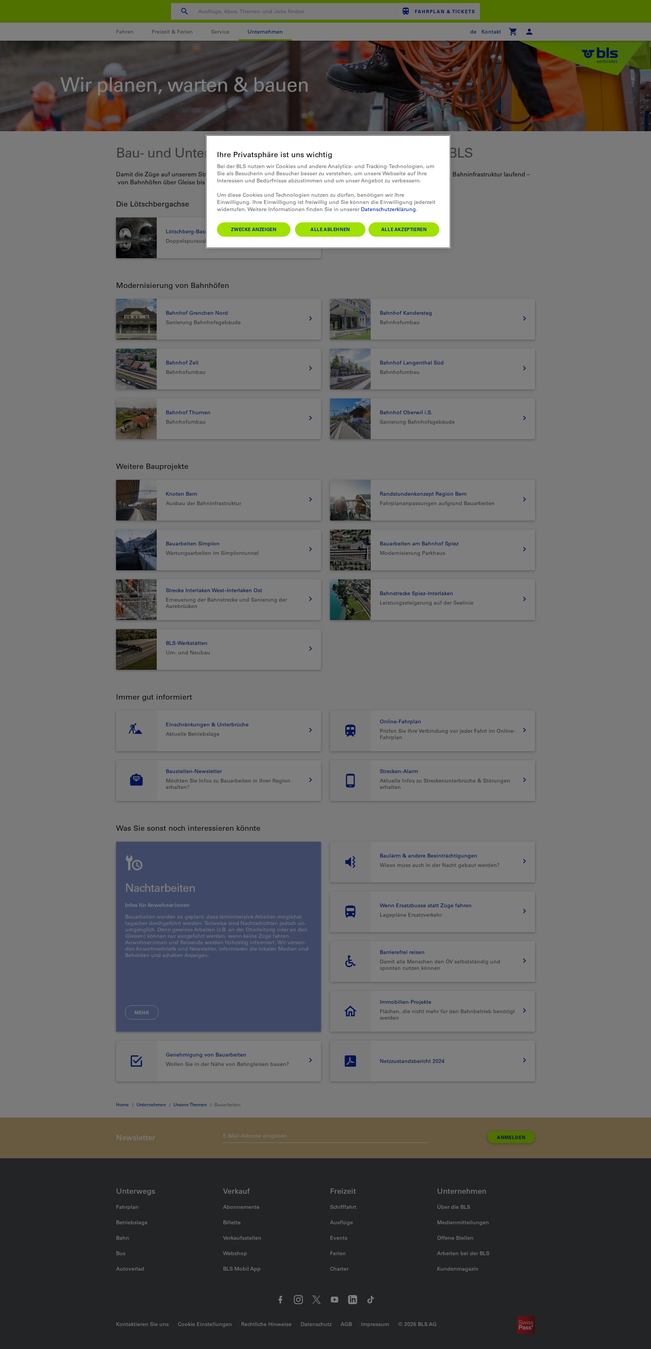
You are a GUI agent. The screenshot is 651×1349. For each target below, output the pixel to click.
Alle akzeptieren (404, 229)
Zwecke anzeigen (253, 229)
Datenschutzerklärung (388, 209)
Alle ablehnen (330, 229)
